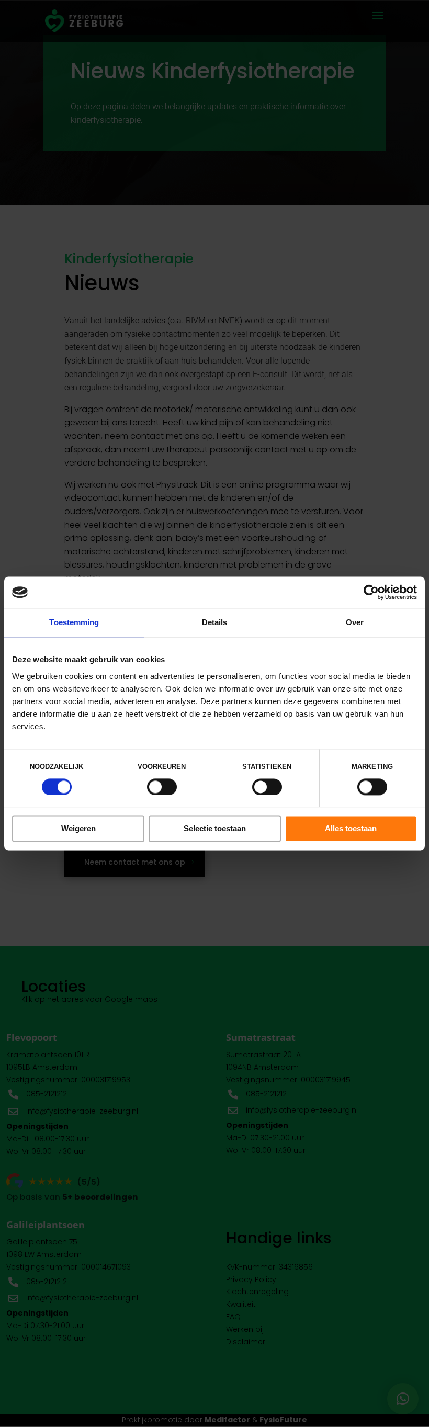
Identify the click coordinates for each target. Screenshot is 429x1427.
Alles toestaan (351, 828)
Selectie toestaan (215, 828)
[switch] (162, 786)
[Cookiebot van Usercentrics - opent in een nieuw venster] (371, 592)
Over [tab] (355, 622)
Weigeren (78, 828)
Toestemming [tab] (74, 622)
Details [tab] (215, 622)
